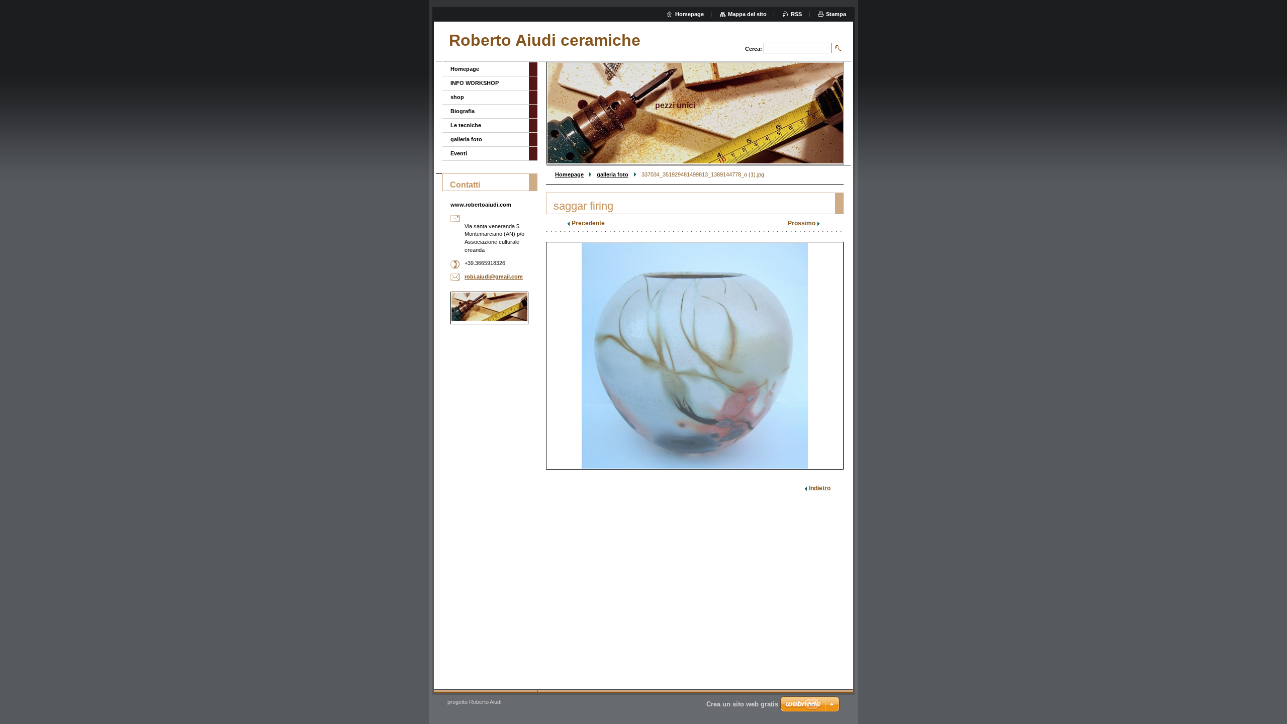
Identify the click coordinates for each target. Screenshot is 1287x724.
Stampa (836, 14)
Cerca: (753, 49)
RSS (796, 14)
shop (457, 97)
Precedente (588, 223)
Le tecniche (465, 125)
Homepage (569, 174)
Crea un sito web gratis (742, 704)
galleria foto (612, 174)
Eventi (458, 153)
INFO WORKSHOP (474, 83)
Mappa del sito (747, 14)
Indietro (820, 488)
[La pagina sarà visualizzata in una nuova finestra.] (695, 356)
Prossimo (801, 223)
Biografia (462, 111)
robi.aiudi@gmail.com (494, 277)
